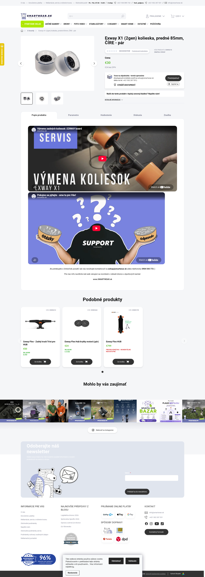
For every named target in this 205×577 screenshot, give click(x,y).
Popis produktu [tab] (39, 115)
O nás (23, 3)
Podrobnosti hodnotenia (140, 51)
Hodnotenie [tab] (106, 115)
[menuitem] (32, 24)
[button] (102, 371)
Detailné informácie (112, 100)
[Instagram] (151, 523)
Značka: (159, 52)
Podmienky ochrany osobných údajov (34, 535)
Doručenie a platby (35, 3)
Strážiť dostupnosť (126, 85)
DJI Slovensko (66, 526)
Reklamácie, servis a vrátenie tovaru (59, 3)
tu (73, 567)
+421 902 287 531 (129, 80)
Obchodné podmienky (84, 3)
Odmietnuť (116, 561)
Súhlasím (132, 561)
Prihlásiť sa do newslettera (137, 492)
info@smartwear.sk (156, 513)
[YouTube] (156, 523)
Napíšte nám (25, 527)
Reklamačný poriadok (29, 538)
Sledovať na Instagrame (104, 430)
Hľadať (122, 16)
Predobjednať (173, 78)
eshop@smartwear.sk (145, 78)
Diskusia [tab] (138, 115)
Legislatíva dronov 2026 (70, 515)
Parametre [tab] (73, 115)
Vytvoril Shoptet (175, 574)
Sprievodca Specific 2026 (70, 519)
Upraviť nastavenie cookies (155, 574)
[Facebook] (146, 523)
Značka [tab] (167, 115)
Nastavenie (72, 573)
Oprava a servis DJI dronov (71, 523)
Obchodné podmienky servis (31, 531)
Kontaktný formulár (156, 532)
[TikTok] (162, 523)
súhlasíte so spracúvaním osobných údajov (153, 484)
